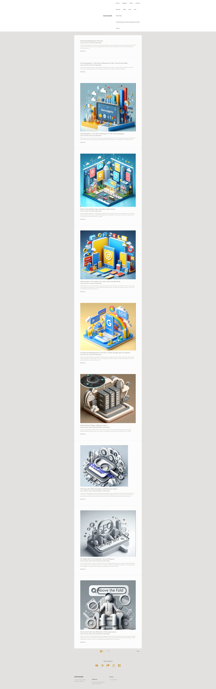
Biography (124, 3)
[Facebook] (119, 665)
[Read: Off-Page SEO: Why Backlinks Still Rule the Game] (104, 465)
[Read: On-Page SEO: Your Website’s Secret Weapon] (108, 533)
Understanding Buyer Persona (91, 41)
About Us (118, 3)
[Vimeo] (102, 665)
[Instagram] (113, 665)
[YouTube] (96, 665)
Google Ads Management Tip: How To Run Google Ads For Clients (105, 353)
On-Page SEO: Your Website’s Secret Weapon (97, 559)
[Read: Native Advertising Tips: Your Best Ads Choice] (108, 180)
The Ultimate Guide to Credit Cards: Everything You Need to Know (128, 25)
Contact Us (137, 3)
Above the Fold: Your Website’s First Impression (98, 632)
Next (138, 651)
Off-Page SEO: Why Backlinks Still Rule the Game (98, 489)
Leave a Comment (84, 42)
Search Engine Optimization (95, 427)
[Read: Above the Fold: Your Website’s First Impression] (108, 604)
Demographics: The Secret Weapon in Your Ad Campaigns (102, 134)
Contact (131, 3)
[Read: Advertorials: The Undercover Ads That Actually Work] (108, 254)
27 (108, 651)
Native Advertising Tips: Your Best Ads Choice (97, 209)
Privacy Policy (119, 15)
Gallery (124, 9)
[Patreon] (108, 665)
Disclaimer (118, 9)
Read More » (83, 51)
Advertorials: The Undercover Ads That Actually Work (100, 281)
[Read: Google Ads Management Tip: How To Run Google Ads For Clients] (108, 326)
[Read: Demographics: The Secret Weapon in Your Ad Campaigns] (108, 107)
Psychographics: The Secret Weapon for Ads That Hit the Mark (104, 63)
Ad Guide (91, 42)
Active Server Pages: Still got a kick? (94, 425)
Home (130, 9)
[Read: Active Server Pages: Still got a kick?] (108, 398)
